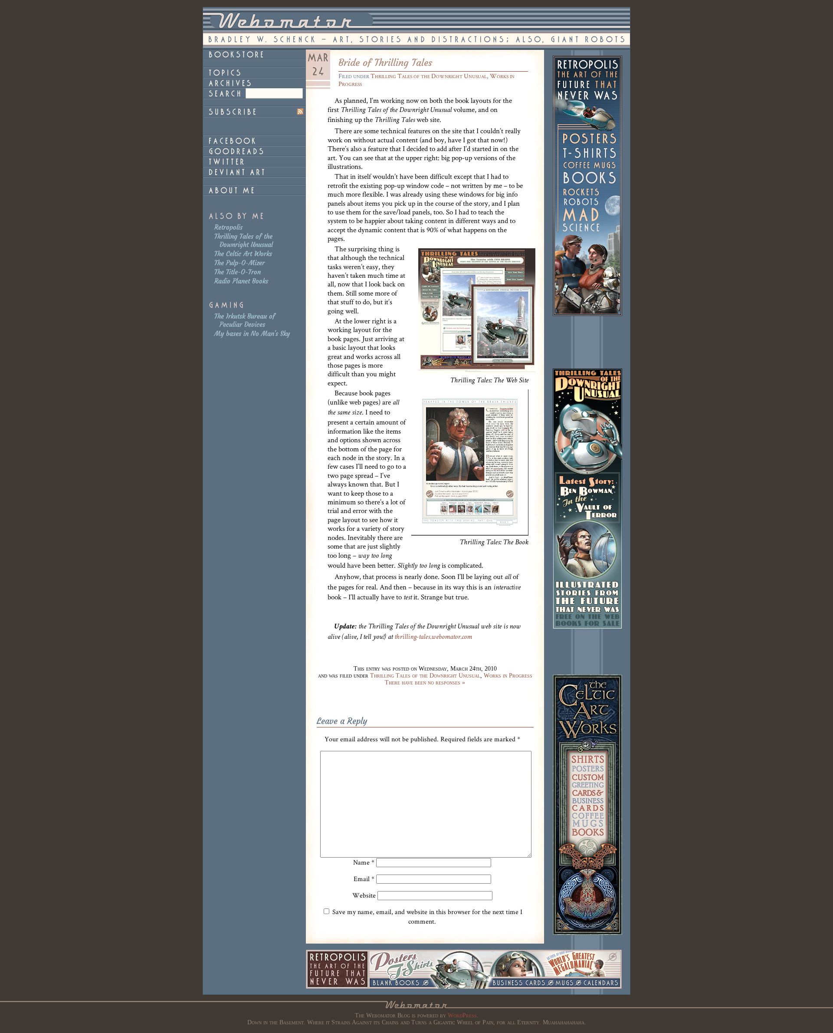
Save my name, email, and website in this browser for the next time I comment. (427, 916)
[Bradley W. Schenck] (254, 190)
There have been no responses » (425, 682)
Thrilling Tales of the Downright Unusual (243, 240)
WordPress (462, 1015)
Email (364, 878)
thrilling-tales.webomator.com (433, 637)
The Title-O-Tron (237, 272)
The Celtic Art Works (243, 254)
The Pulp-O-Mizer (239, 263)
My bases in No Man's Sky (252, 333)
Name (363, 862)
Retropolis (228, 227)
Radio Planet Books (241, 281)
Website (364, 895)
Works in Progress (508, 675)
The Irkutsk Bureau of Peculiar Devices (244, 320)
